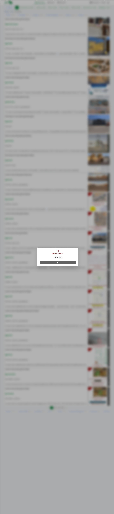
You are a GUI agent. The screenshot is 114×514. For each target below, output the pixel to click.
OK (58, 262)
